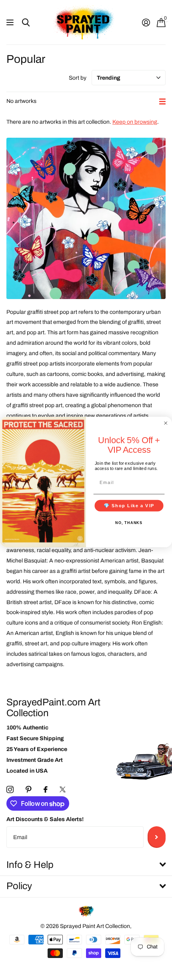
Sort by (77, 78)
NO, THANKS (128, 523)
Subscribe (157, 837)
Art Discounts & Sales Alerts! (45, 819)
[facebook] (46, 789)
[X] (63, 789)
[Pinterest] (29, 789)
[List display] (162, 101)
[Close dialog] (165, 423)
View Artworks (11, 22)
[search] (26, 23)
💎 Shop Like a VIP (129, 505)
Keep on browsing (134, 122)
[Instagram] (10, 789)
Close (86, 865)
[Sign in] (146, 22)
